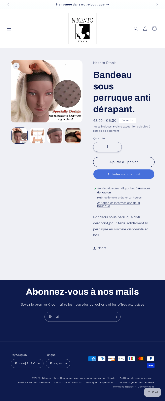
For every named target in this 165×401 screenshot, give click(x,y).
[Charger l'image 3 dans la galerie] (55, 135)
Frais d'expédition (124, 126)
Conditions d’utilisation (68, 382)
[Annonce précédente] (8, 4)
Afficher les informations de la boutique (118, 205)
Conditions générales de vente (135, 382)
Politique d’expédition (99, 382)
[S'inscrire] (115, 317)
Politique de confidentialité (34, 382)
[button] (8, 28)
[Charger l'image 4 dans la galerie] (73, 135)
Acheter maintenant (123, 174)
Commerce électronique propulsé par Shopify (88, 378)
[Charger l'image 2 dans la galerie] (37, 135)
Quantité (99, 138)
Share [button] (102, 248)
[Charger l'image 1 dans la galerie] (19, 135)
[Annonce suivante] (157, 4)
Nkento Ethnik (51, 378)
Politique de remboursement (137, 378)
